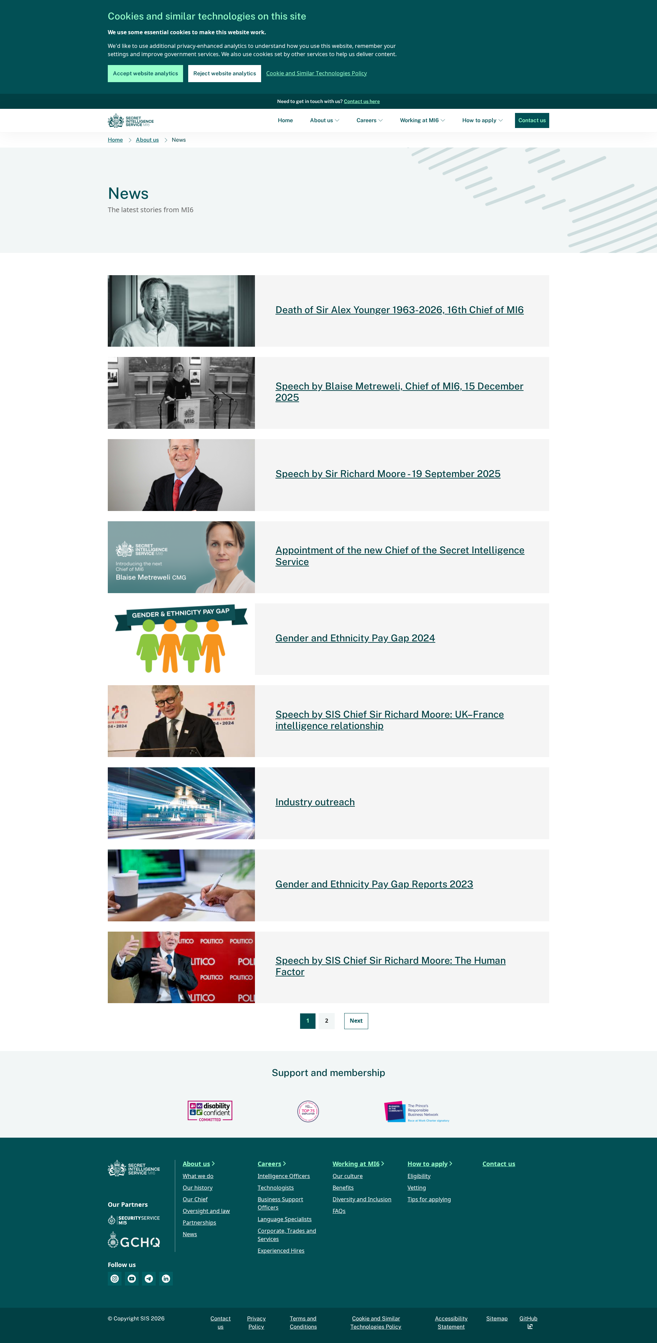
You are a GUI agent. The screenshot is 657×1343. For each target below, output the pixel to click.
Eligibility (419, 1176)
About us (321, 120)
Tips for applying (429, 1199)
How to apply (479, 120)
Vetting (417, 1188)
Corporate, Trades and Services (287, 1235)
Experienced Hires (281, 1251)
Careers (366, 120)
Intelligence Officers (284, 1176)
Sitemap (497, 1318)
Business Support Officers (280, 1204)
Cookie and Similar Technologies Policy (316, 73)
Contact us (532, 120)
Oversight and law (206, 1211)
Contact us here (362, 101)
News (190, 1234)
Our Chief (195, 1199)
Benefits (343, 1188)
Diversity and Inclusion (362, 1199)
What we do (198, 1176)
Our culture (348, 1176)
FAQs (339, 1211)
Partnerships (199, 1223)
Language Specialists (285, 1219)
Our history (197, 1188)
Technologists (276, 1188)
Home (285, 120)
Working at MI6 (419, 120)
